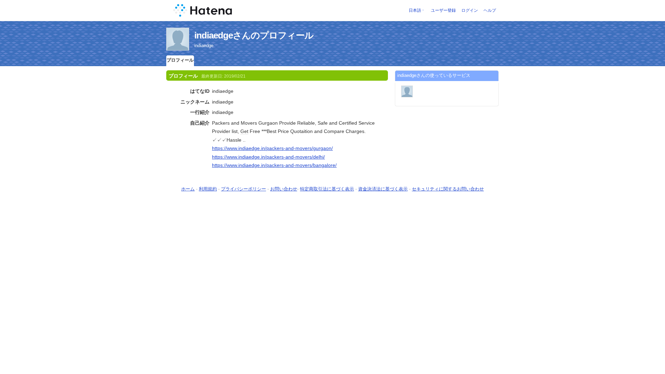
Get (244, 131)
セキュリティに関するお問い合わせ (448, 189)
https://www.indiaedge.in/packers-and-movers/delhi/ (268, 157)
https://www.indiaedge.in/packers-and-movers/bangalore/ (274, 165)
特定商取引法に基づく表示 (327, 189)
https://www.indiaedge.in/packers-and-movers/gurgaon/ (272, 148)
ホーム (188, 189)
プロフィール (180, 60)
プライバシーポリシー (243, 189)
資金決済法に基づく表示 (383, 189)
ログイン (469, 10)
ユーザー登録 (443, 10)
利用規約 (208, 189)
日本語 (415, 10)
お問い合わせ (283, 189)
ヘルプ (490, 10)
